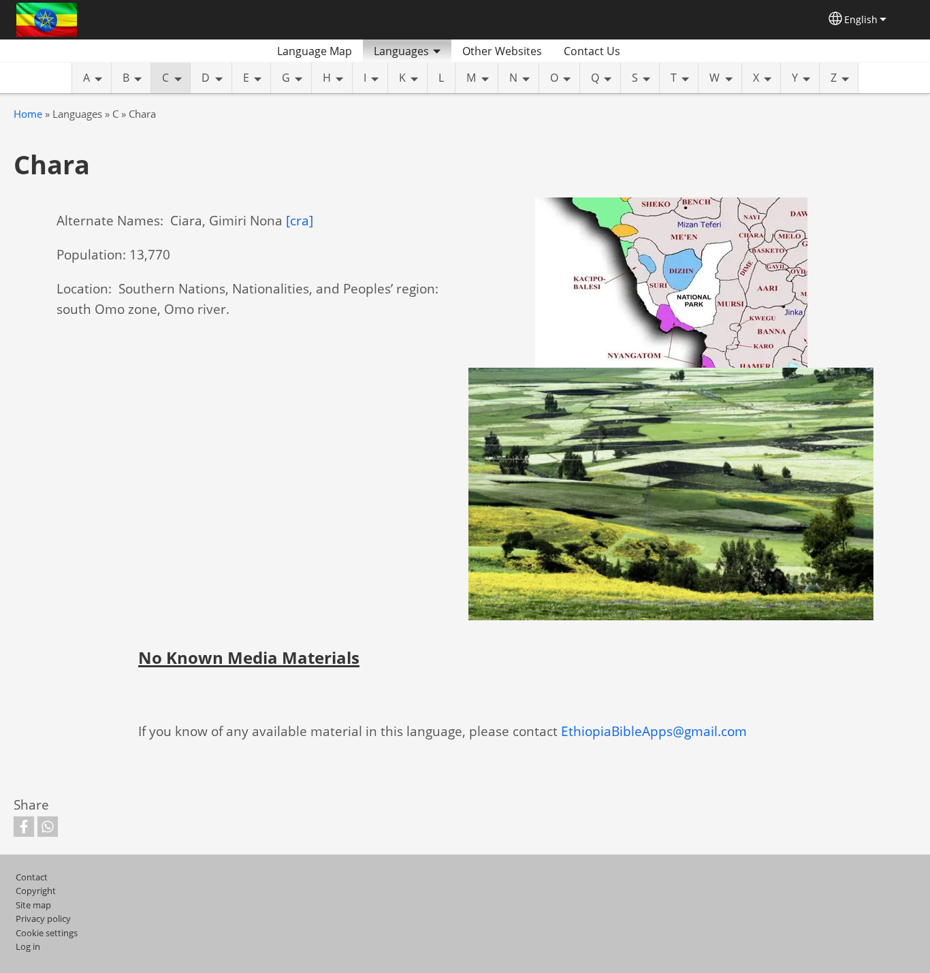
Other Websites (502, 51)
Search (647, 51)
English (861, 19)
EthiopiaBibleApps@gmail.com (654, 731)
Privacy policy (43, 918)
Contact (32, 877)
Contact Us (592, 51)
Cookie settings (47, 933)
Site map (33, 905)
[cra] (299, 220)
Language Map (314, 51)
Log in (28, 946)
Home (28, 114)
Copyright (36, 890)
